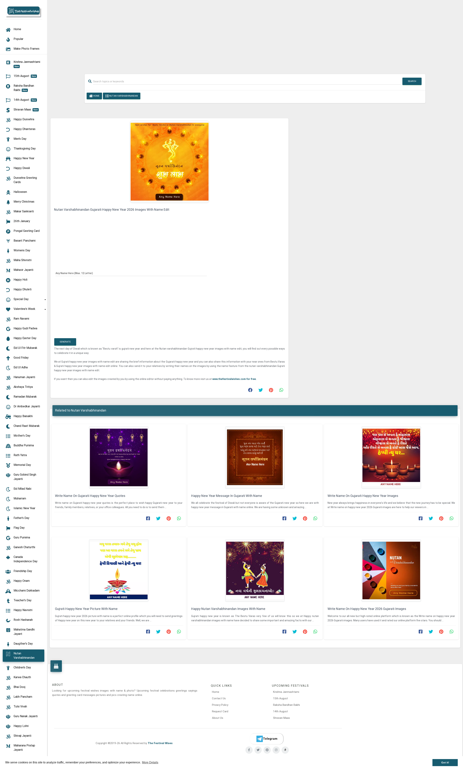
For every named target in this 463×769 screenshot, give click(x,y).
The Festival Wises (160, 743)
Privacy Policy (220, 705)
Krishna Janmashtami (286, 692)
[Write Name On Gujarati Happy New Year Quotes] (118, 457)
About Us (217, 718)
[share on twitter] (260, 391)
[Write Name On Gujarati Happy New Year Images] (391, 457)
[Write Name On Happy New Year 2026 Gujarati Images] (391, 570)
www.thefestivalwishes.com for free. (234, 379)
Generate (65, 342)
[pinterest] (267, 750)
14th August (280, 711)
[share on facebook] (250, 391)
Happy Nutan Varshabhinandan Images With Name (228, 609)
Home (96, 96)
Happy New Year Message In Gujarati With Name (226, 496)
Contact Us (219, 698)
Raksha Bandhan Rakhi (286, 705)
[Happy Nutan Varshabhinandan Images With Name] (255, 570)
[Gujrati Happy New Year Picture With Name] (118, 570)
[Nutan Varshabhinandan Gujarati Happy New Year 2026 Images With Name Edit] (169, 161)
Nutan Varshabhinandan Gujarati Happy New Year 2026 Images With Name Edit (111, 209)
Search (412, 81)
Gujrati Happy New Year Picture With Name (86, 609)
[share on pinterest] (271, 391)
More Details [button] (150, 762)
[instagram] (276, 750)
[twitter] (258, 750)
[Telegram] (266, 738)
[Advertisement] (255, 34)
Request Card (220, 711)
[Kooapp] (285, 750)
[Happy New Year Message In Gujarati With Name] (255, 457)
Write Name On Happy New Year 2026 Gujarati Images (367, 609)
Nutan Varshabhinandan (123, 96)
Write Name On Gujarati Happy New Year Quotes (90, 496)
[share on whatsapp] (281, 391)
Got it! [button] (445, 762)
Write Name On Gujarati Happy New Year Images (363, 496)
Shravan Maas (281, 718)
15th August (280, 698)
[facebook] (249, 750)
